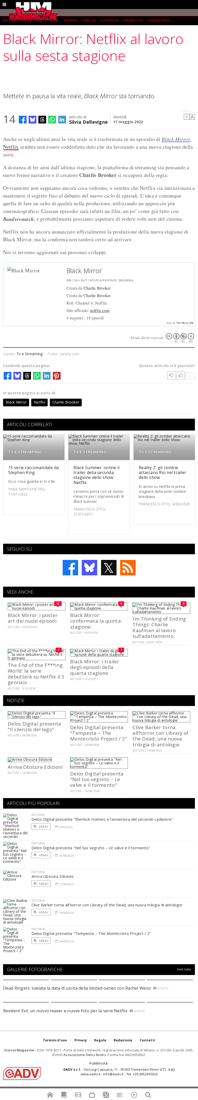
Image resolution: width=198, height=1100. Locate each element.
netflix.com (99, 310)
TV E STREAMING (24, 452)
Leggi (43, 826)
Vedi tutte (184, 969)
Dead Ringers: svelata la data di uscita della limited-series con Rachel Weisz (77, 988)
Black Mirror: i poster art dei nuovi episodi (32, 618)
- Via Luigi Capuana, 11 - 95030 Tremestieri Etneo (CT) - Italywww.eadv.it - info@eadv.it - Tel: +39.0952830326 (119, 1071)
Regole (100, 1040)
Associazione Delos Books (84, 1054)
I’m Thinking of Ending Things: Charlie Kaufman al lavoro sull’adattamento (159, 627)
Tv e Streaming (29, 353)
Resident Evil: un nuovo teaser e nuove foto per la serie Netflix (66, 1011)
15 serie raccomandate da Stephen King (33, 470)
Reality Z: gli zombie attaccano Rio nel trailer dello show (162, 472)
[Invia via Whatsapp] (52, 119)
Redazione (123, 1040)
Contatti (147, 1040)
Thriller (88, 20)
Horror (70, 20)
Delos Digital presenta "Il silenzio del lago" (34, 726)
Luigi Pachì (110, 20)
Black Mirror (176, 139)
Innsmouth (133, 20)
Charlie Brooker (97, 288)
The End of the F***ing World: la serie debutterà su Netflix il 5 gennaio (36, 673)
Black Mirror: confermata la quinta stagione (95, 621)
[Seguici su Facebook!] (70, 567)
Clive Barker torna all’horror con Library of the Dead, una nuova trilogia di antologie (160, 736)
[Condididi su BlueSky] (32, 119)
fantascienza (158, 20)
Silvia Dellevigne (88, 121)
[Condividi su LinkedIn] (62, 119)
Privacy (81, 1040)
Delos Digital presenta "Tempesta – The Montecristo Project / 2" (98, 733)
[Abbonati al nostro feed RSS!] (128, 567)
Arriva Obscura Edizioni (35, 767)
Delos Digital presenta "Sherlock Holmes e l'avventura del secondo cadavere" (102, 819)
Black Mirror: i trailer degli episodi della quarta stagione (94, 667)
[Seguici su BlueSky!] (89, 567)
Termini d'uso (55, 1040)
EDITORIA (38, 814)
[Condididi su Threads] (42, 119)
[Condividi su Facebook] (22, 119)
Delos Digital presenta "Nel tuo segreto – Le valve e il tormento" (96, 779)
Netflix (11, 146)
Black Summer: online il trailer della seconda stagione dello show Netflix (96, 475)
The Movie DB (185, 323)
